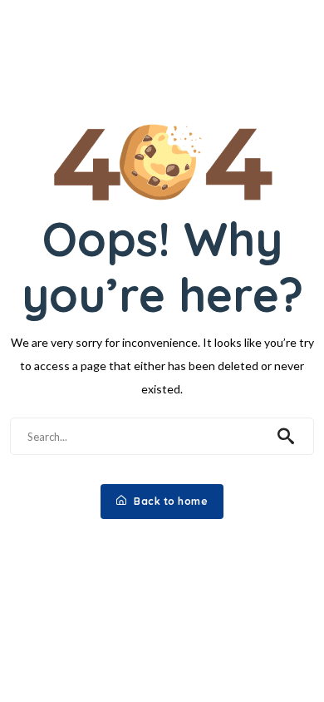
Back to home (170, 501)
